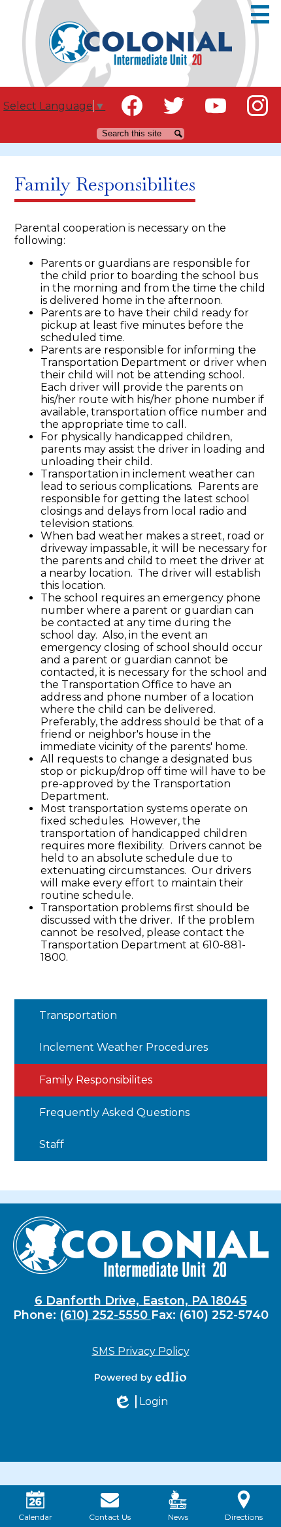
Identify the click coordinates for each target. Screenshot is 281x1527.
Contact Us (110, 1517)
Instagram (257, 105)
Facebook (132, 105)
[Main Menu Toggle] (260, 14)
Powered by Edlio (140, 1376)
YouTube (215, 105)
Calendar (35, 1517)
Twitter (174, 105)
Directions (244, 1517)
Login (140, 1402)
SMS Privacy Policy (141, 1351)
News (178, 1517)
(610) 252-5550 (105, 1315)
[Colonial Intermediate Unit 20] (140, 43)
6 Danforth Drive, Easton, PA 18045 (141, 1300)
